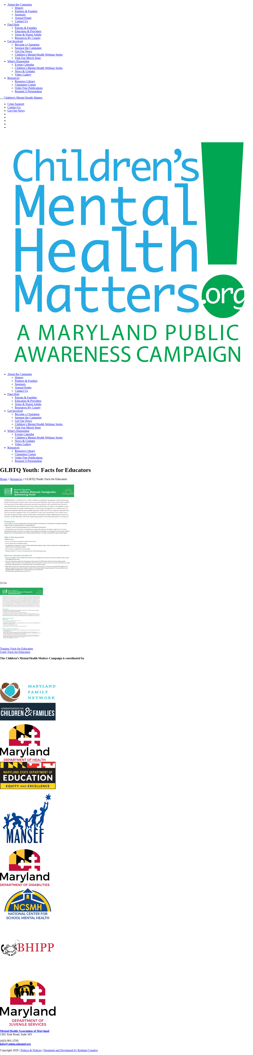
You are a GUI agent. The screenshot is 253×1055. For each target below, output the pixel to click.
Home (3, 479)
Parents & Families (26, 27)
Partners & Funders (26, 11)
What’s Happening (18, 61)
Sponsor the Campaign (28, 48)
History (19, 7)
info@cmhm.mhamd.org (15, 1044)
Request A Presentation (28, 91)
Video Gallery (23, 74)
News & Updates (25, 71)
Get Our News (23, 51)
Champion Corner (25, 84)
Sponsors (20, 14)
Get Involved (15, 41)
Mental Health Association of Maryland (24, 1031)
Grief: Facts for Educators (15, 652)
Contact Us (21, 21)
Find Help (13, 24)
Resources (13, 78)
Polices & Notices (31, 1050)
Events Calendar (24, 64)
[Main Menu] (1, 98)
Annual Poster (23, 17)
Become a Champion (27, 44)
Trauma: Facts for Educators (16, 648)
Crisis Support (15, 104)
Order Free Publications (29, 88)
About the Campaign (19, 4)
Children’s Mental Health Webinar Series (39, 54)
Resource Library (25, 81)
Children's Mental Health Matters (23, 97)
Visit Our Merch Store (28, 58)
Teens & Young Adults (28, 34)
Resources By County (28, 37)
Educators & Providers (28, 31)
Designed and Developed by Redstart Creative (71, 1050)
